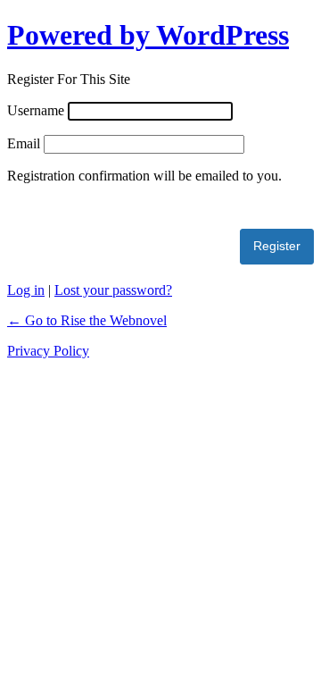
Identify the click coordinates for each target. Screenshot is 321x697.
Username (35, 110)
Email (23, 143)
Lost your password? (113, 290)
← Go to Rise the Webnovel (87, 320)
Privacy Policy (48, 350)
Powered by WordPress (148, 35)
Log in (26, 290)
